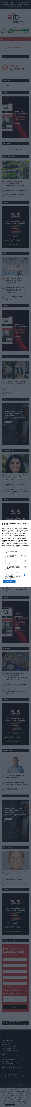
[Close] (27, 523)
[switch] (25, 555)
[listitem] (15, 552)
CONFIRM (9, 581)
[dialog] (15, 553)
